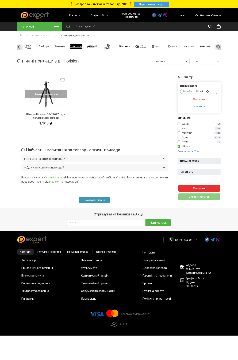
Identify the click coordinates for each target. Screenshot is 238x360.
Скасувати (199, 99)
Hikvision (54, 181)
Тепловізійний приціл (94, 283)
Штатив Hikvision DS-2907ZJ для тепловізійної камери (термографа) (45, 118)
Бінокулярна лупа (32, 275)
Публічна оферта (153, 291)
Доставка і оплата (155, 268)
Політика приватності (157, 298)
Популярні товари (78, 251)
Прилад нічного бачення (37, 268)
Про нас (148, 283)
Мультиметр (89, 268)
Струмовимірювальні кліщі (98, 291)
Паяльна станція (91, 260)
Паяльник (27, 298)
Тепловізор (28, 260)
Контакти (74, 15)
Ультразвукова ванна (35, 291)
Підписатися (158, 222)
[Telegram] (160, 15)
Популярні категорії (49, 251)
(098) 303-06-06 (185, 240)
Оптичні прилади (40, 35)
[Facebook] (154, 15)
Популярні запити (105, 251)
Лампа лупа (88, 298)
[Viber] (165, 15)
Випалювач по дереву (35, 283)
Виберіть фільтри (199, 196)
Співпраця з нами (154, 260)
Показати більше (95, 200)
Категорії (25, 251)
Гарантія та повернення (158, 275)
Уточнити (199, 106)
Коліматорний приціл (94, 275)
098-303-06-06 (131, 13)
